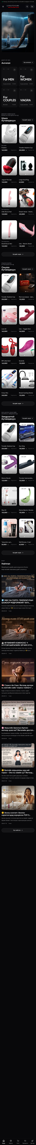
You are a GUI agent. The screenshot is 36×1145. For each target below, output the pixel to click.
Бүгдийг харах (26, 120)
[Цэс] (3, 6)
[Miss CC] (9, 496)
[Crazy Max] (9, 378)
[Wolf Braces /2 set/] (26, 528)
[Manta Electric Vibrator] (26, 496)
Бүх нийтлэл (17, 830)
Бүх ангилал (27, 62)
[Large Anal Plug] (26, 165)
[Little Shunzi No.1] (9, 197)
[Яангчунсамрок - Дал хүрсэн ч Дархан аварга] (26, 283)
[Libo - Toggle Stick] (26, 315)
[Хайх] (27, 6)
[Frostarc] (9, 133)
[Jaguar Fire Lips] (9, 165)
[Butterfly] (26, 347)
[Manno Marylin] (9, 464)
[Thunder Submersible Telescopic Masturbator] (26, 464)
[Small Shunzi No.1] (9, 229)
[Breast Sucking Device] (26, 378)
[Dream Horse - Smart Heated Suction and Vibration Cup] (26, 197)
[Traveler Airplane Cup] (26, 133)
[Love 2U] (9, 315)
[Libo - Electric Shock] (26, 229)
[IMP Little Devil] (9, 347)
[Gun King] (26, 432)
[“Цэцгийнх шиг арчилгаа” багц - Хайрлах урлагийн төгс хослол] (9, 528)
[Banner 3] (18, 32)
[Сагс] (32, 6)
